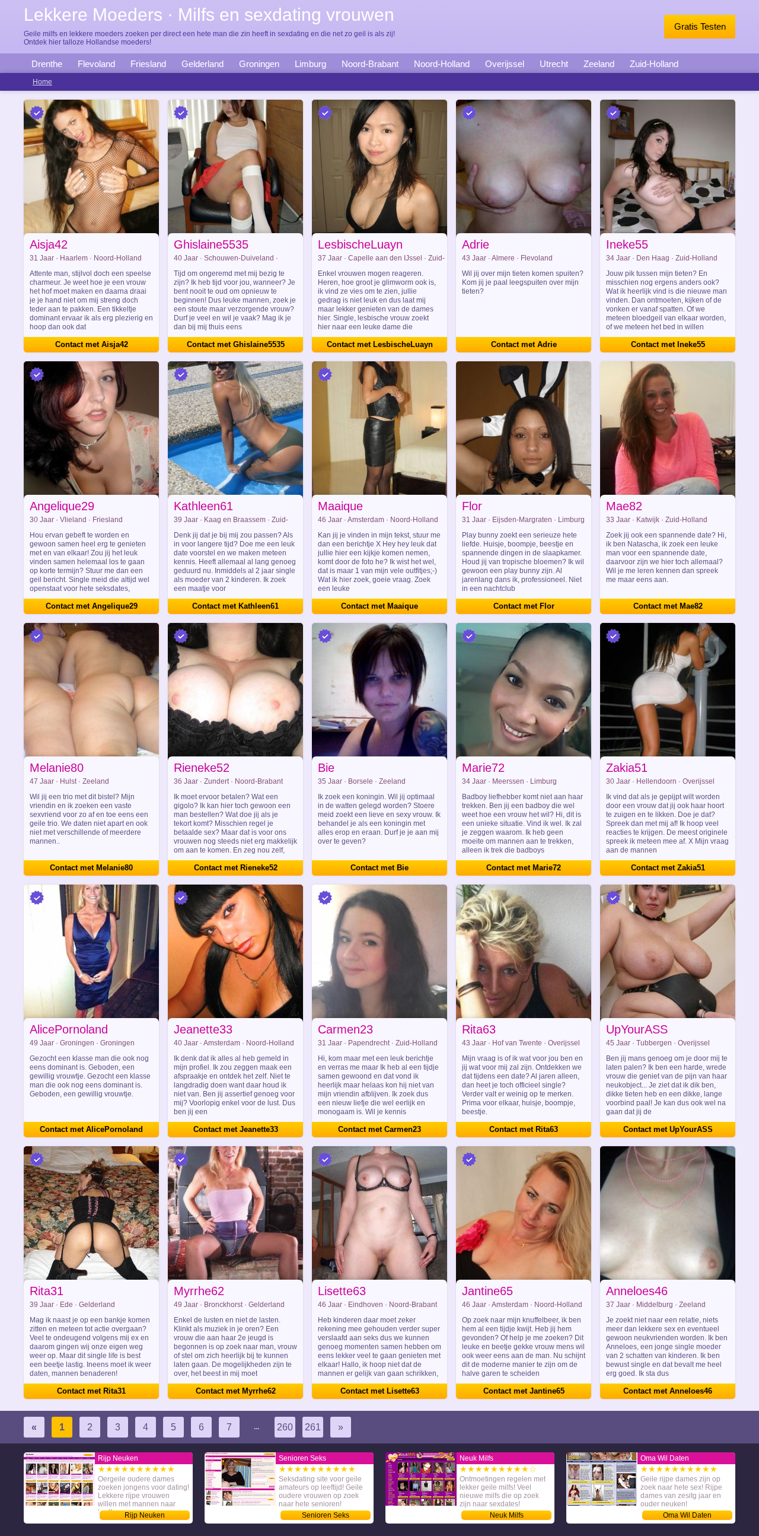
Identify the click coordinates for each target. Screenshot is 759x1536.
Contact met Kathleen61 (235, 606)
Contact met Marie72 (523, 867)
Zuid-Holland (654, 64)
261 (313, 1427)
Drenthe (46, 64)
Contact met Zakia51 (668, 867)
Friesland (148, 64)
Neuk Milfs (507, 1515)
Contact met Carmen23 (379, 1129)
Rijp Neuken (145, 1515)
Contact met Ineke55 (668, 344)
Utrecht (554, 64)
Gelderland (202, 64)
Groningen (259, 64)
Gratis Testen (700, 26)
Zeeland (598, 64)
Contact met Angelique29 (92, 606)
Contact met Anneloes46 (667, 1390)
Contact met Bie (379, 867)
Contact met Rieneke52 (236, 867)
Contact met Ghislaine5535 (236, 344)
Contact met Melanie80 (91, 867)
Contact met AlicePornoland (91, 1129)
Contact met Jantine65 (524, 1390)
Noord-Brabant (370, 64)
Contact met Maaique (379, 606)
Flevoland (96, 64)
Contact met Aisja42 (91, 344)
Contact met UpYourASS (668, 1129)
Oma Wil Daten (687, 1515)
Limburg (310, 64)
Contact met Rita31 (91, 1390)
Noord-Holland (442, 64)
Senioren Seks (325, 1515)
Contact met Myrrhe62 (236, 1390)
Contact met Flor (523, 606)
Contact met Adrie (524, 344)
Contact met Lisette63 (379, 1390)
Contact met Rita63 (523, 1129)
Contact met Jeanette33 (235, 1129)
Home (42, 82)
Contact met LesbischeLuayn (380, 344)
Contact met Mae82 (668, 606)
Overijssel (504, 64)
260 (285, 1427)
